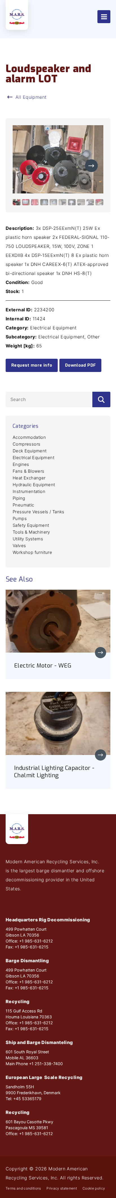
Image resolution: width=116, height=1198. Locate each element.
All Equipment (31, 97)
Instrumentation (29, 491)
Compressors (26, 444)
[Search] (101, 399)
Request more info (31, 365)
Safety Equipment (31, 525)
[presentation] (91, 165)
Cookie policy (93, 1188)
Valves (19, 545)
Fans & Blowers (28, 471)
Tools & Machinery (31, 532)
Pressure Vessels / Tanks (38, 511)
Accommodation (29, 437)
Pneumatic (23, 505)
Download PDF (80, 365)
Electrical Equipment (33, 457)
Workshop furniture (32, 552)
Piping (19, 498)
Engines (21, 464)
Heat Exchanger (29, 478)
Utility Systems (28, 538)
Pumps (20, 518)
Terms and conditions (23, 1188)
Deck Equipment (30, 450)
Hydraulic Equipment (34, 484)
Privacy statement (61, 1188)
